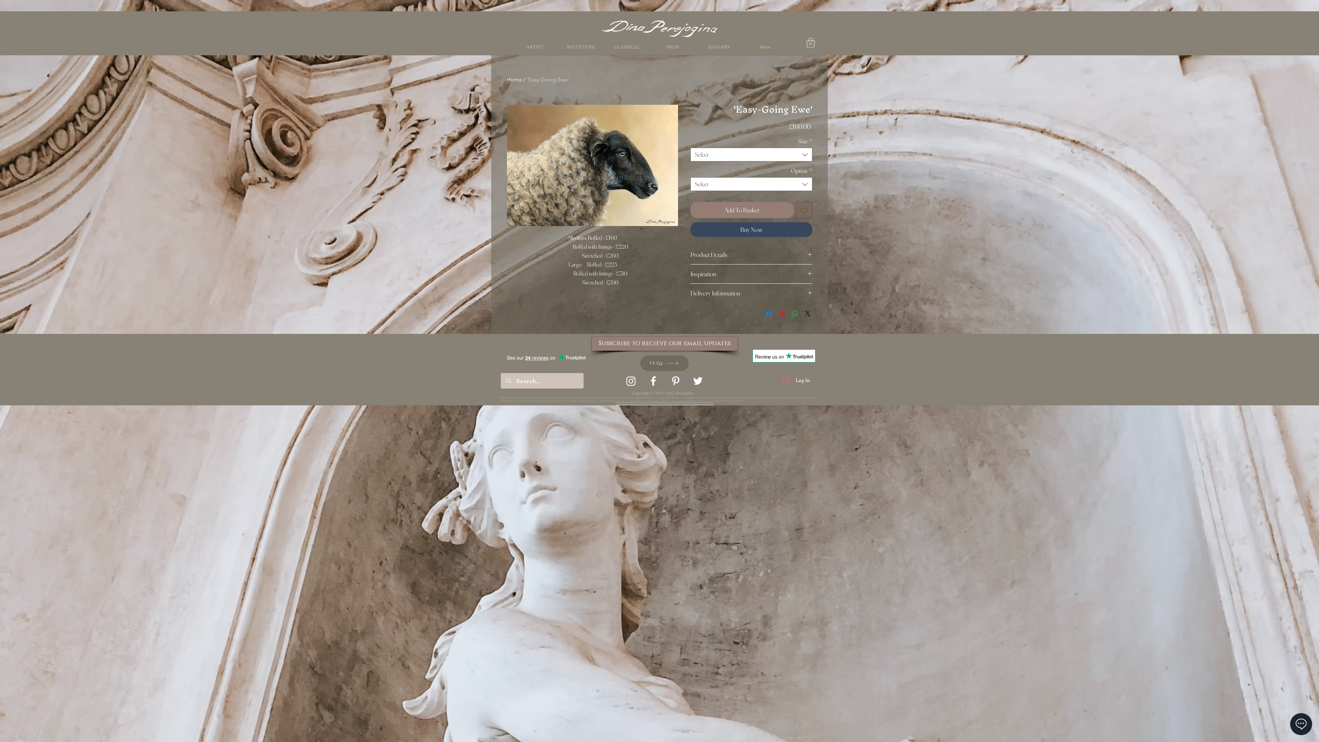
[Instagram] (631, 381)
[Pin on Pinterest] (782, 314)
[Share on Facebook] (769, 314)
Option (801, 171)
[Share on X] (808, 314)
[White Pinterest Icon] (675, 381)
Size (805, 141)
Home (514, 79)
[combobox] (751, 154)
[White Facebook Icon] (653, 381)
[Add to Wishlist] (805, 210)
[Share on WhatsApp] (795, 314)
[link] (811, 43)
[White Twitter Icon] (698, 381)
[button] (673, 47)
